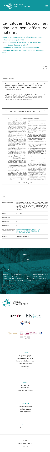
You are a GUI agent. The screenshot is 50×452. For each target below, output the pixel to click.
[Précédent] (22, 179)
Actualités (25, 369)
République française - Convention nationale (21, 47)
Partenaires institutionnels (25, 361)
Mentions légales (25, 443)
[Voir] (16, 32)
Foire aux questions (25, 411)
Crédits (25, 446)
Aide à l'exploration (25, 409)
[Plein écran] (44, 111)
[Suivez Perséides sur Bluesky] (28, 259)
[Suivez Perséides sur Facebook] (22, 259)
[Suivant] (27, 179)
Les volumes (25, 385)
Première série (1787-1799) (14, 40)
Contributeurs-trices (25, 363)
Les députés (25, 387)
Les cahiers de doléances (25, 390)
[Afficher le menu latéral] (5, 111)
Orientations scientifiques (25, 358)
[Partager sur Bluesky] (46, 69)
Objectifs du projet (25, 356)
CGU (25, 440)
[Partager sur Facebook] (43, 69)
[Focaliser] (46, 84)
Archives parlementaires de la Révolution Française (22, 37)
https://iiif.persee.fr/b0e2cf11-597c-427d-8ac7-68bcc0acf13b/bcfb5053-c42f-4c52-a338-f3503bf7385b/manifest (28, 231)
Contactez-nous (25, 428)
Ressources (25, 366)
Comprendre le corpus (25, 406)
